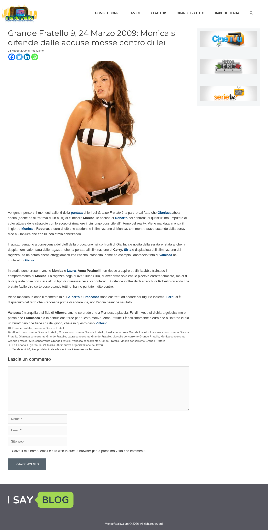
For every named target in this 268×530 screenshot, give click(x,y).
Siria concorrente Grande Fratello (50, 340)
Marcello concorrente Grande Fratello (135, 336)
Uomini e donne (107, 13)
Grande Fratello (190, 13)
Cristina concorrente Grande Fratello (81, 332)
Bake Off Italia (227, 13)
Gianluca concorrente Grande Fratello (42, 336)
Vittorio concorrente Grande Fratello (142, 340)
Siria (127, 250)
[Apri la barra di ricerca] (251, 13)
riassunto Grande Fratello (49, 328)
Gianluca (164, 213)
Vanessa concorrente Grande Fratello (95, 340)
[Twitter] (19, 57)
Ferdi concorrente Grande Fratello (127, 332)
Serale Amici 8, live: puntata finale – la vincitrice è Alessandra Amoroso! (56, 349)
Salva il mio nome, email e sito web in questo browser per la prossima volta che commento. (79, 451)
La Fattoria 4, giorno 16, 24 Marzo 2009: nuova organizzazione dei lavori (57, 344)
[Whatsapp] (34, 57)
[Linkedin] (27, 57)
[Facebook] (11, 57)
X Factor (158, 13)
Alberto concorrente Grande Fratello (34, 332)
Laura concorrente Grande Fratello (89, 336)
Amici (135, 13)
